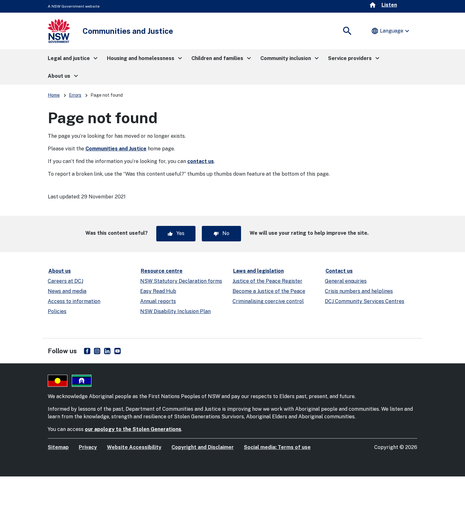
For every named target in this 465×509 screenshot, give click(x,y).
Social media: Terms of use (277, 447)
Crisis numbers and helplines (359, 291)
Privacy (88, 447)
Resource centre (162, 271)
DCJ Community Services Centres (364, 301)
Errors (75, 95)
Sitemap (58, 447)
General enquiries (346, 281)
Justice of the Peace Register (267, 281)
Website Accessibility (134, 447)
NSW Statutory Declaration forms (181, 281)
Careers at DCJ (65, 281)
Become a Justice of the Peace (268, 291)
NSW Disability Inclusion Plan (175, 311)
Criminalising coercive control (268, 301)
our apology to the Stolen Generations (133, 429)
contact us (200, 161)
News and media (67, 291)
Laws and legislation (258, 271)
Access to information (74, 301)
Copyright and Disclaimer (202, 447)
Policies (57, 311)
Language (391, 31)
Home (54, 95)
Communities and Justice (115, 149)
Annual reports (158, 301)
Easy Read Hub (158, 291)
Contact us (339, 271)
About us (59, 271)
